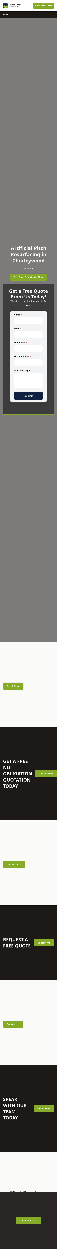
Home (5, 14)
